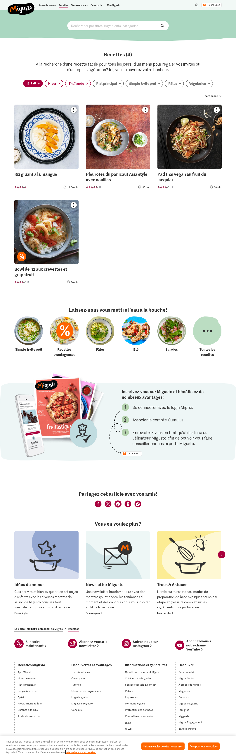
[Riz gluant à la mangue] (46, 149)
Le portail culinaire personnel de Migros (38, 628)
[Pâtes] (100, 336)
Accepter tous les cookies (204, 746)
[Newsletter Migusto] (118, 573)
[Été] (136, 336)
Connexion (214, 5)
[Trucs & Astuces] (189, 573)
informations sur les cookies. (81, 752)
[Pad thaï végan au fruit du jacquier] (189, 149)
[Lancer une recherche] (196, 5)
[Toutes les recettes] (207, 336)
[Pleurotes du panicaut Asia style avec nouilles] (118, 149)
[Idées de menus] (46, 573)
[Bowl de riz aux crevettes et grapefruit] (46, 244)
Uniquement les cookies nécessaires (163, 746)
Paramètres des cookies (139, 716)
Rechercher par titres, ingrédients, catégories (118, 25)
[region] (118, 746)
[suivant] (221, 554)
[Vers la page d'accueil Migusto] (21, 6)
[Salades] (171, 336)
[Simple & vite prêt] (28, 336)
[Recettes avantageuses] (64, 336)
